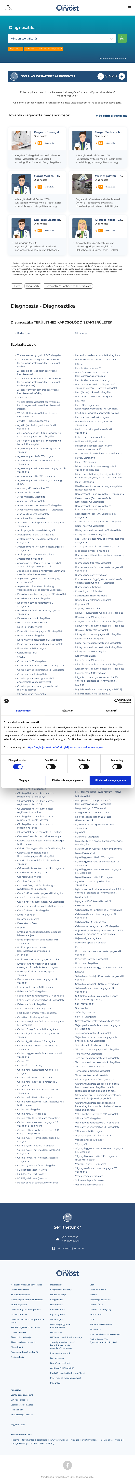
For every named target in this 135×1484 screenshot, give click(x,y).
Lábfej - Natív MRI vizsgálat (90, 651)
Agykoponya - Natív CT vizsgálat (35, 456)
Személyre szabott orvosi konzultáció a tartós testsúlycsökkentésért (62, 1345)
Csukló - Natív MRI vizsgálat (33, 910)
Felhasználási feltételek (101, 1324)
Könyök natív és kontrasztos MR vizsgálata (99, 625)
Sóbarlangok (56, 1319)
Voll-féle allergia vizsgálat (90, 1184)
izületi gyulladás (89, 1440)
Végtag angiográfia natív (89, 1139)
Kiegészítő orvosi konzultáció (92, 550)
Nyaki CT (80, 832)
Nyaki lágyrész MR (85, 853)
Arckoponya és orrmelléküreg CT (36, 530)
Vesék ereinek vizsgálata (89, 1176)
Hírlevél (93, 1294)
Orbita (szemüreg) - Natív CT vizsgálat (97, 926)
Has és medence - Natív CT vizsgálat (96, 359)
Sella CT (79, 971)
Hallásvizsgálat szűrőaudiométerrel (37, 1182)
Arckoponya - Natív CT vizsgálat (35, 534)
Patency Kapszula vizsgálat (90, 942)
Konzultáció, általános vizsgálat (93, 599)
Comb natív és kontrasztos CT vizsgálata (40, 665)
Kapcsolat (16, 1390)
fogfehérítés (28, 1440)
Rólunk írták (96, 1329)
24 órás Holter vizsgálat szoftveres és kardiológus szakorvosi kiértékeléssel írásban (38, 363)
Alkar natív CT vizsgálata (31, 501)
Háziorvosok (56, 1304)
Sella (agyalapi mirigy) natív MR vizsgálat (99, 967)
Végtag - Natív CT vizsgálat (90, 1163)
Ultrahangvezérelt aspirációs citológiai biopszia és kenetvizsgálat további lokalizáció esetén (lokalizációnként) (97, 1087)
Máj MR (79, 685)
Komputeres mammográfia (91, 595)
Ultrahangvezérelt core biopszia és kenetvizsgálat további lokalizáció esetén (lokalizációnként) (98, 1106)
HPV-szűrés (56, 1332)
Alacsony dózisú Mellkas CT (33, 488)
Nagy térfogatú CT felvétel (90, 808)
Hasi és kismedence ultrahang (92, 380)
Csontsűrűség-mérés (29, 881)
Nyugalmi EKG (83, 896)
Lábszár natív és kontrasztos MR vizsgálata (99, 668)
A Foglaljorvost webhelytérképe (26, 1284)
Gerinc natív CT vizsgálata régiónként (38, 1118)
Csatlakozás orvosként (22, 1395)
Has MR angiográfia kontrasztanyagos (97, 412)
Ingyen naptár (18, 1424)
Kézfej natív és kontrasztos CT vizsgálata (98, 530)
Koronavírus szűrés (20, 1294)
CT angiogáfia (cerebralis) (32, 693)
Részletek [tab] (67, 710)
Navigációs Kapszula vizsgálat (92, 812)
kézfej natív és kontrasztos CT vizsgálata (42, 49)
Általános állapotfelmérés (32, 518)
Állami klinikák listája (21, 1337)
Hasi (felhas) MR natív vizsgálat (93, 392)
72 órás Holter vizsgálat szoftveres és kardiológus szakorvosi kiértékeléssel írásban (38, 405)
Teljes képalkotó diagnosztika (92, 1045)
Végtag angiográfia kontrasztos (93, 1135)
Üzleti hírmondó (98, 1289)
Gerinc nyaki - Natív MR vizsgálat (36, 1165)
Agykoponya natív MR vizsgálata (36, 476)
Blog (92, 1284)
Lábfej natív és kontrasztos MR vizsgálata (98, 647)
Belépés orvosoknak (60, 1363)
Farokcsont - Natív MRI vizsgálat (35, 987)
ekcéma (15, 1440)
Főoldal (17, 286)
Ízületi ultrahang (84, 481)
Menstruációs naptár (60, 1353)
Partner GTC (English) (100, 1309)
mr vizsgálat (106, 1440)
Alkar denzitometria (28, 492)
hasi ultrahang (47, 1443)
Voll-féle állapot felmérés (89, 1180)
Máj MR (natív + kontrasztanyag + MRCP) (98, 689)
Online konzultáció (20, 1289)
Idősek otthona (57, 1309)
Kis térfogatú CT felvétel (89, 591)
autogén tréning (19, 1443)
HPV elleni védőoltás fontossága (66, 1337)
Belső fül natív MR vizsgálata (33, 618)
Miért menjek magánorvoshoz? (65, 1378)
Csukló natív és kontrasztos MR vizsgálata (41, 906)
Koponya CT (82, 604)
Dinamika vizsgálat (28, 918)
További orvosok (19, 1314)
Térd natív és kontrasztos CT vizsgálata (97, 1058)
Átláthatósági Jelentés (22, 1414)
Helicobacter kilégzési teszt (91, 437)
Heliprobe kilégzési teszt (89, 441)
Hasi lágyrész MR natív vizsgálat (93, 396)
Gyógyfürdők (56, 1299)
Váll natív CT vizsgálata (88, 1118)
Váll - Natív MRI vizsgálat (89, 1131)
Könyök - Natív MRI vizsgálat (91, 630)
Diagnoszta (33, 286)
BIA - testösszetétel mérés (32, 622)
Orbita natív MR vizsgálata (90, 921)
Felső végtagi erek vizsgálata (34, 1008)
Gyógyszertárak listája (61, 1289)
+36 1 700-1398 (70, 1237)
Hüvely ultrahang (85, 457)
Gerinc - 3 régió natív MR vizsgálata (37, 1029)
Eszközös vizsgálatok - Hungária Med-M (61, 219)
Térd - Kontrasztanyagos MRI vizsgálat (97, 1049)
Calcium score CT (27, 652)
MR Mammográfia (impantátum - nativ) (98, 791)
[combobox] (24, 28)
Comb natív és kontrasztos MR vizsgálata (41, 669)
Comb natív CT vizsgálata (32, 661)
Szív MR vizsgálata (85, 1016)
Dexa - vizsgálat (26, 914)
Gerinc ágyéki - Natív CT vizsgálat (36, 1041)
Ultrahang (81, 333)
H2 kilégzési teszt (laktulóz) (33, 1178)
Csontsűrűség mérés (29, 876)
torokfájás (42, 1440)
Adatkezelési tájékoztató (62, 1368)
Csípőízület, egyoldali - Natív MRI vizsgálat (41, 848)
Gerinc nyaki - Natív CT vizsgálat (35, 1145)
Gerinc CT (22, 1061)
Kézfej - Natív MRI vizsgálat (90, 534)
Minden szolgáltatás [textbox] (24, 38)
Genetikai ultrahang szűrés (32, 1017)
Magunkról (55, 1383)
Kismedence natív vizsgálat (91, 574)
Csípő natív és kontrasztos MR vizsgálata (40, 868)
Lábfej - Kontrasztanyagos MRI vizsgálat (98, 634)
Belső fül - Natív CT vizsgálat (33, 598)
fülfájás (33, 1443)
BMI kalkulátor (57, 1358)
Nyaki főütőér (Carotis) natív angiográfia (98, 848)
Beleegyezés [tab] (23, 710)
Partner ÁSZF (96, 1304)
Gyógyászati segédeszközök (24, 1352)
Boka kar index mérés (29, 626)
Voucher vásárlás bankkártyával (105, 1334)
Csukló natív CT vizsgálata (32, 897)
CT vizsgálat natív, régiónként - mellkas (39, 832)
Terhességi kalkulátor (100, 1299)
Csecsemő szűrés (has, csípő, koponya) (39, 836)
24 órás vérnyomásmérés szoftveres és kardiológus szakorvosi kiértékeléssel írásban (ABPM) (39, 382)
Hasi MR (80, 400)
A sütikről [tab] (111, 710)
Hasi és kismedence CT (88, 368)
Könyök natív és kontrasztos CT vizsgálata (99, 621)
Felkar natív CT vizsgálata (32, 991)
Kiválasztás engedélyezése (67, 780)
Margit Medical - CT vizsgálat (54, 176)
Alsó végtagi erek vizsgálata (33, 513)
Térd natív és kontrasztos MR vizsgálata (97, 1062)
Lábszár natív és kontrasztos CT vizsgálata (99, 664)
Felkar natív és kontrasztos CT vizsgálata (40, 995)
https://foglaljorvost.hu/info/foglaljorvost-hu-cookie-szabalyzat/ (65, 747)
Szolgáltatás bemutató (22, 1404)
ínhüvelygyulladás (59, 1440)
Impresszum (96, 1314)
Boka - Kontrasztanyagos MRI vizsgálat (39, 631)
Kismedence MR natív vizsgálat (93, 562)
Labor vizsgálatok (85, 655)
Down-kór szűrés (27, 923)
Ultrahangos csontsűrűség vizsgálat (96, 1079)
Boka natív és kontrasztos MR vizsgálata (40, 644)
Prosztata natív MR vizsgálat (91, 958)
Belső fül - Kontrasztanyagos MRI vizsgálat (41, 594)
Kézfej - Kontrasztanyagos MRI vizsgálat (98, 521)
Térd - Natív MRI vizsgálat (89, 1066)
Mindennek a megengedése (110, 780)
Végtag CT (81, 1144)
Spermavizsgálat (84, 1003)
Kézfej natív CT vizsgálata (89, 525)
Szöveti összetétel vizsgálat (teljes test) (97, 1020)
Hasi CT (79, 363)
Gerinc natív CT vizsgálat (31, 1113)
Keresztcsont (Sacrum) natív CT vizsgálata (99, 493)
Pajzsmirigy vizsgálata (88, 938)
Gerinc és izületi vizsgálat (31, 1065)
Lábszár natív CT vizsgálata (90, 660)
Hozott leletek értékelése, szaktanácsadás (99, 453)
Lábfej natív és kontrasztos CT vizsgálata (98, 642)
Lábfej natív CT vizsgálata (89, 638)
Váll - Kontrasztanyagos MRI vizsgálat (96, 1114)
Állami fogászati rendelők (23, 1342)
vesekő (118, 1440)
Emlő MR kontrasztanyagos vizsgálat (38, 959)
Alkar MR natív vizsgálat (31, 496)
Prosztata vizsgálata (86, 963)
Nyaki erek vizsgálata (87, 836)
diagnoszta (14, 49)
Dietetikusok (17, 1347)
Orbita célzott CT (85, 905)
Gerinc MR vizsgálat (28, 1109)
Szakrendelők (17, 1357)
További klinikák (18, 1332)
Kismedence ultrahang (88, 587)
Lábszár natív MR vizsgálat (90, 672)
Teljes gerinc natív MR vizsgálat (93, 1033)
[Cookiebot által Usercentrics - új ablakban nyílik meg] (116, 701)
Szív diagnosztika (85, 1012)
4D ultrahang (25, 397)
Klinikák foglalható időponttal (25, 1327)
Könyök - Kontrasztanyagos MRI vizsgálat (99, 612)
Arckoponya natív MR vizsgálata (35, 554)
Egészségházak (57, 1314)
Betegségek (56, 1284)
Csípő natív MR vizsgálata (32, 872)
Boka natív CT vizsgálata (31, 635)
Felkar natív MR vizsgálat (31, 1004)
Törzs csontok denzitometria (91, 1075)
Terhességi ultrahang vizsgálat (92, 1070)
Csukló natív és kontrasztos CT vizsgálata (40, 901)
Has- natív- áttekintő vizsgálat (92, 417)
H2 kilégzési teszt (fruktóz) (32, 1169)
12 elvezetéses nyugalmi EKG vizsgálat (39, 355)
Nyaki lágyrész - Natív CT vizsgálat (95, 857)
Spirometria (82, 1008)
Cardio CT (22, 656)
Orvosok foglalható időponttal (25, 1309)
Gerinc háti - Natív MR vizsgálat (35, 1097)
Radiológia (23, 333)
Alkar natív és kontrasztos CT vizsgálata (40, 505)
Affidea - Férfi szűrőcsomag (33, 420)
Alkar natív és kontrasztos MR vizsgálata (40, 509)
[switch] (51, 766)
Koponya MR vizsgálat (88, 608)
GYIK (92, 1319)
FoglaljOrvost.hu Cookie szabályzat (67, 1373)
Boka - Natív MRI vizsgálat (32, 648)
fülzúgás (75, 1440)
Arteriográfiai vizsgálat (30, 558)
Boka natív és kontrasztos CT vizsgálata (40, 639)
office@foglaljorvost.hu (70, 1248)
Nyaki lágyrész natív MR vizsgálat (94, 877)
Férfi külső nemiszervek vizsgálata (37, 1012)
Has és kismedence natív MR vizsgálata (97, 355)
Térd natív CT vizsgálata (88, 1053)
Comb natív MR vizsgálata (32, 674)
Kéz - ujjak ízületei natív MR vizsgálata (97, 546)
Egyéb (21, 927)
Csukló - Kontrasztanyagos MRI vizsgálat (40, 893)
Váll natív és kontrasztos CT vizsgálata (97, 1122)
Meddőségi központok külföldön (27, 1299)
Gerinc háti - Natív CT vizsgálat (35, 1077)
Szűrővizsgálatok (19, 1304)
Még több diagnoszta (111, 115)
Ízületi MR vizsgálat (86, 462)
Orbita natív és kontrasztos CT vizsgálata (98, 909)
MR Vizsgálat (82, 796)
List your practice (19, 1400)
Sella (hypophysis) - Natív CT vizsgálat (97, 983)
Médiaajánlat (17, 1409)
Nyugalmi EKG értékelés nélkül (93, 901)
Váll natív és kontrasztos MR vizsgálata (97, 1126)
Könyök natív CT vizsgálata (90, 617)
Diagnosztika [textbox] (22, 27)
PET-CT (79, 946)
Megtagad (24, 780)
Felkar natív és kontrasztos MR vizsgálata (41, 999)
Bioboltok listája (58, 1294)
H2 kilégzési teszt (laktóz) (31, 1174)
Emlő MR (22, 955)
